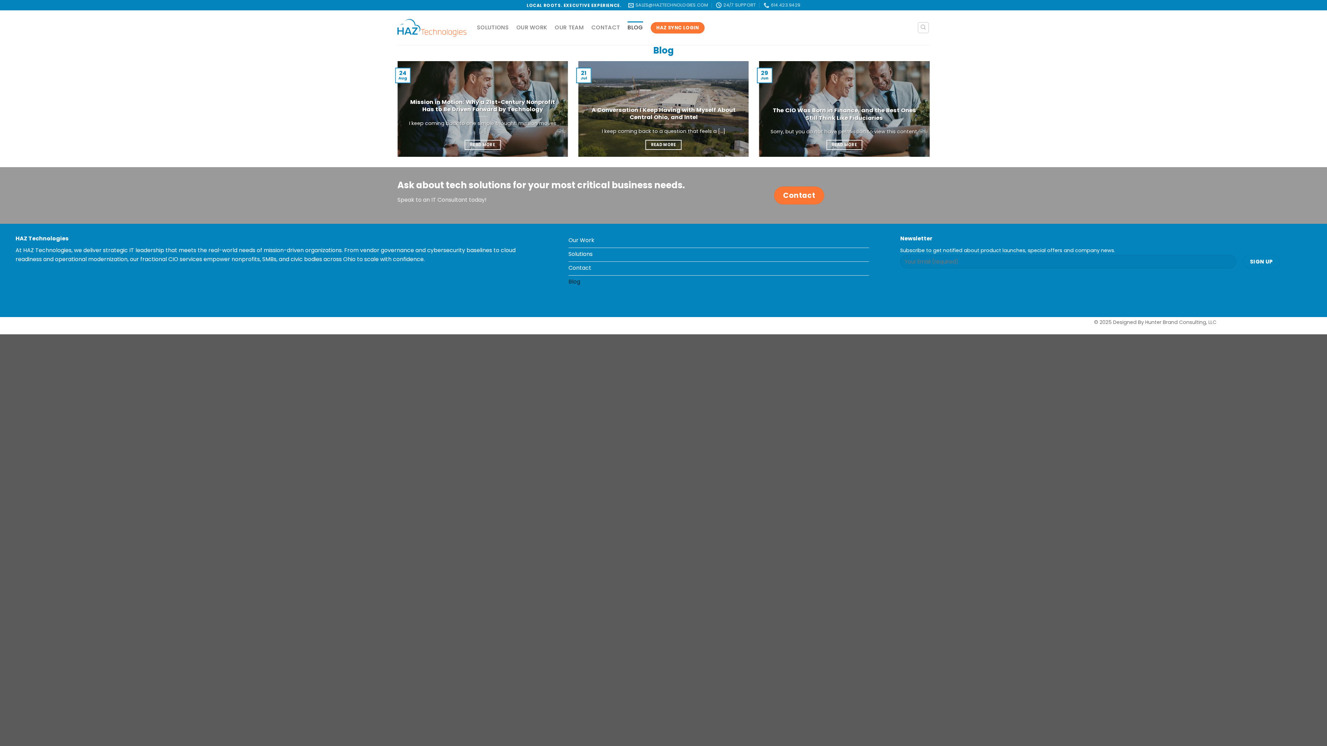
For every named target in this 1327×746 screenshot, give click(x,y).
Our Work (531, 27)
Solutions (493, 27)
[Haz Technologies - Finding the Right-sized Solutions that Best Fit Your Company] (432, 28)
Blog (635, 27)
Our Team (569, 27)
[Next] (931, 113)
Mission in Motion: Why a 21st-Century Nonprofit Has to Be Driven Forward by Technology (482, 105)
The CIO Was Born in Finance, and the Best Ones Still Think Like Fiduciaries (844, 114)
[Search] (923, 27)
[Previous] (396, 113)
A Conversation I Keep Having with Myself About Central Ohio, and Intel (664, 113)
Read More (482, 144)
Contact (605, 27)
